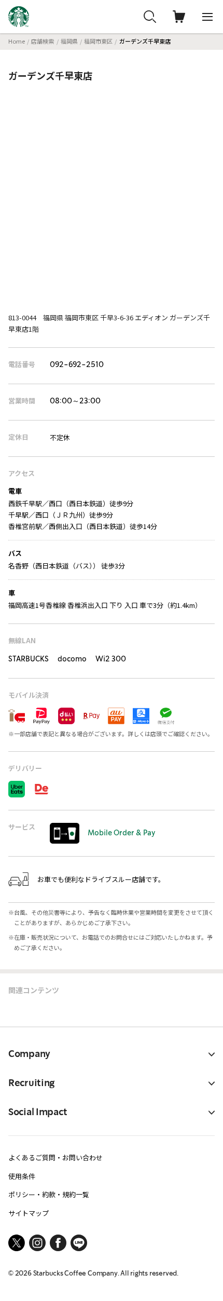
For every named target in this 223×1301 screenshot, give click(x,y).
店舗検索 (42, 41)
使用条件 (21, 1176)
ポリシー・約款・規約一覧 (48, 1194)
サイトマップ (28, 1213)
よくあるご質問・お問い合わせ (55, 1157)
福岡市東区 (98, 41)
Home (16, 41)
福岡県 (69, 41)
